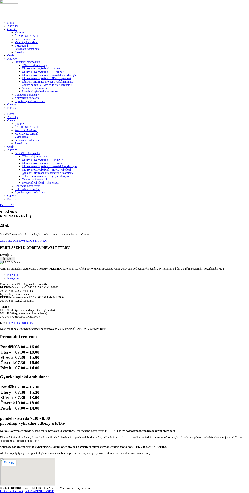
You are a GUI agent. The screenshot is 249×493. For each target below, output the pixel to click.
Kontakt (12, 107)
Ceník (10, 55)
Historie (19, 32)
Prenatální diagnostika (27, 61)
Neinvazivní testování (34, 88)
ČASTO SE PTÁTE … (28, 35)
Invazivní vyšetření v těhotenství (40, 91)
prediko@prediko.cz (21, 322)
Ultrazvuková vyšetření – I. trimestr (42, 68)
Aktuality (12, 25)
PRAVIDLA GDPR (11, 491)
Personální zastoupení (27, 48)
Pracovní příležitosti (26, 39)
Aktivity (12, 58)
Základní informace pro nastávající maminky (47, 81)
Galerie (11, 104)
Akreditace (21, 52)
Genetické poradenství (27, 94)
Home (10, 22)
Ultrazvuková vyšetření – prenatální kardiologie (49, 75)
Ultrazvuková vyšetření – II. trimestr (43, 71)
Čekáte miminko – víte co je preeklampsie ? (47, 84)
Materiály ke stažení (26, 42)
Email (3, 254)
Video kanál (21, 45)
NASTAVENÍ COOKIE (39, 491)
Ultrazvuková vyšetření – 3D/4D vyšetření (46, 78)
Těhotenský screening (34, 65)
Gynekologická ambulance (30, 101)
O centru (12, 29)
